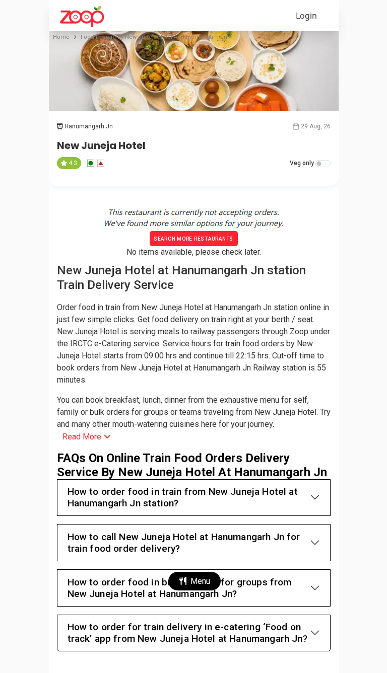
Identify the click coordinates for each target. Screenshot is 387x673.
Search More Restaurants (193, 239)
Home (61, 37)
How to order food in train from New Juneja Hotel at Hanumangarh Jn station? (183, 497)
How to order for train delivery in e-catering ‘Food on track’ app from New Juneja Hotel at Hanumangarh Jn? (187, 632)
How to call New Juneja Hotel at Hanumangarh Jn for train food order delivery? (184, 542)
